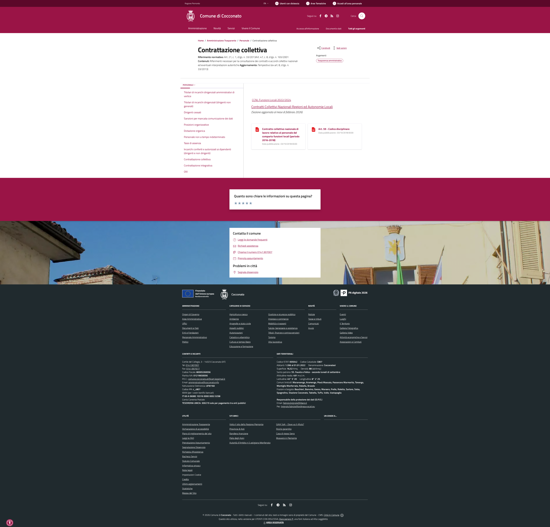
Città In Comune (331, 515)
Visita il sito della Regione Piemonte (246, 424)
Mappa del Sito (189, 493)
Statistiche (187, 488)
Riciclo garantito (283, 429)
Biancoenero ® (286, 519)
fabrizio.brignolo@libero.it (295, 403)
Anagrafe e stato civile (240, 323)
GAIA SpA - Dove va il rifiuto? (290, 424)
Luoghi (343, 319)
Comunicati (313, 323)
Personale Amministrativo (194, 337)
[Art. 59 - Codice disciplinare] (313, 129)
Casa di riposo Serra (285, 433)
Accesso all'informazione (307, 28)
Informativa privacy (191, 465)
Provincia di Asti (236, 429)
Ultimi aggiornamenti (192, 484)
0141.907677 (193, 368)
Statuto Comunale (191, 461)
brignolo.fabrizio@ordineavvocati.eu (298, 406)
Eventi (343, 314)
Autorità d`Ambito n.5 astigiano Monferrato (249, 442)
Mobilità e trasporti (277, 323)
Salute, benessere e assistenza (282, 328)
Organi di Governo (190, 314)
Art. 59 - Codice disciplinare (333, 129)
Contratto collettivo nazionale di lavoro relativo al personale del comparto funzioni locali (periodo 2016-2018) (280, 134)
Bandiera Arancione (238, 433)
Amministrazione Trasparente (221, 40)
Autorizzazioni (236, 332)
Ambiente (234, 319)
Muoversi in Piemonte (286, 438)
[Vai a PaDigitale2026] (350, 292)
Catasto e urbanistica (239, 337)
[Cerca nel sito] (361, 15)
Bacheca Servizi (189, 456)
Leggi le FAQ (188, 438)
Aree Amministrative (192, 319)
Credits (185, 479)
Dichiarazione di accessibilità (195, 429)
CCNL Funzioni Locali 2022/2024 (271, 100)
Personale (244, 40)
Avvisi (311, 328)
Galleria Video (346, 332)
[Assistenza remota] (342, 515)
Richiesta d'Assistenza (192, 452)
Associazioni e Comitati (351, 342)
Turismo (271, 337)
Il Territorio (345, 323)
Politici (185, 342)
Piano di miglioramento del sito (196, 433)
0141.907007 (192, 365)
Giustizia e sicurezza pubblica (281, 314)
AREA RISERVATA (275, 522)
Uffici (184, 323)
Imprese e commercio (278, 319)
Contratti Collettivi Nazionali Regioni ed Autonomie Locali (292, 106)
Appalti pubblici (236, 328)
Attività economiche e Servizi (353, 337)
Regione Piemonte (192, 3)
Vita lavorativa (275, 342)
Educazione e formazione (241, 346)
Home (201, 40)
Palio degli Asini (236, 438)
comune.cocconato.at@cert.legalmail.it (206, 379)
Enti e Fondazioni (190, 332)
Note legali (187, 470)
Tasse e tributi (314, 319)
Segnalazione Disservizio (193, 447)
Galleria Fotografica (349, 328)
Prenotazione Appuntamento (196, 442)
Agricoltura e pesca (238, 314)
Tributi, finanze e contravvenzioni (283, 332)
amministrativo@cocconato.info (203, 382)
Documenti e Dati (190, 328)
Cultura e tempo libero (240, 342)
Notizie (311, 314)
